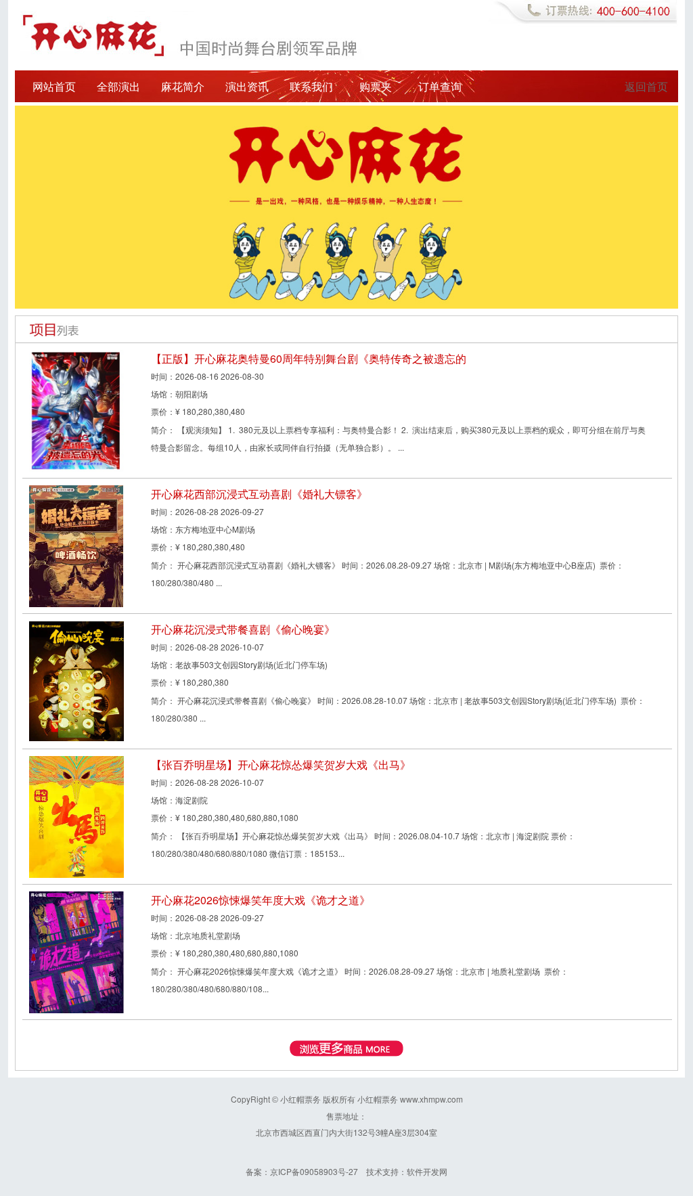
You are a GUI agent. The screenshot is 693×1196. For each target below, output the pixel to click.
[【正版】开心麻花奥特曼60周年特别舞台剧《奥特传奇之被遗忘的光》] (76, 409)
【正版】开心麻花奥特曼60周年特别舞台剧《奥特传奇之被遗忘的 (308, 358)
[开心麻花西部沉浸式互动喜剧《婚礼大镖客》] (76, 544)
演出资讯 (247, 86)
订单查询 (440, 86)
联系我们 (311, 86)
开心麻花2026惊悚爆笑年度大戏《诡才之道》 (260, 900)
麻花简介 (182, 86)
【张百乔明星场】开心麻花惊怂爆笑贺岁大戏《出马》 (281, 764)
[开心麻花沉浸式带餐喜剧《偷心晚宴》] (76, 680)
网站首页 (54, 86)
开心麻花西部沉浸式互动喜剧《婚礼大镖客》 (259, 494)
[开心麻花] (346, 205)
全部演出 (118, 86)
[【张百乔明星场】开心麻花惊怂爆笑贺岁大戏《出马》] (76, 815)
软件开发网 (427, 1171)
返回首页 (646, 86)
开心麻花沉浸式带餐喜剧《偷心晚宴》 (243, 629)
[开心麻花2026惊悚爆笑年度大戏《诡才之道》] (76, 950)
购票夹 (375, 86)
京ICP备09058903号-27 (314, 1171)
